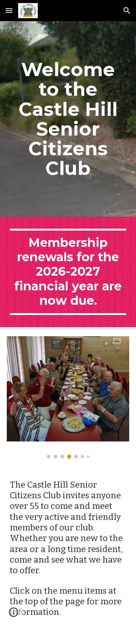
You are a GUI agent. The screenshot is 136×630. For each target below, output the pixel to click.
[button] (9, 10)
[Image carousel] (68, 397)
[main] (68, 118)
